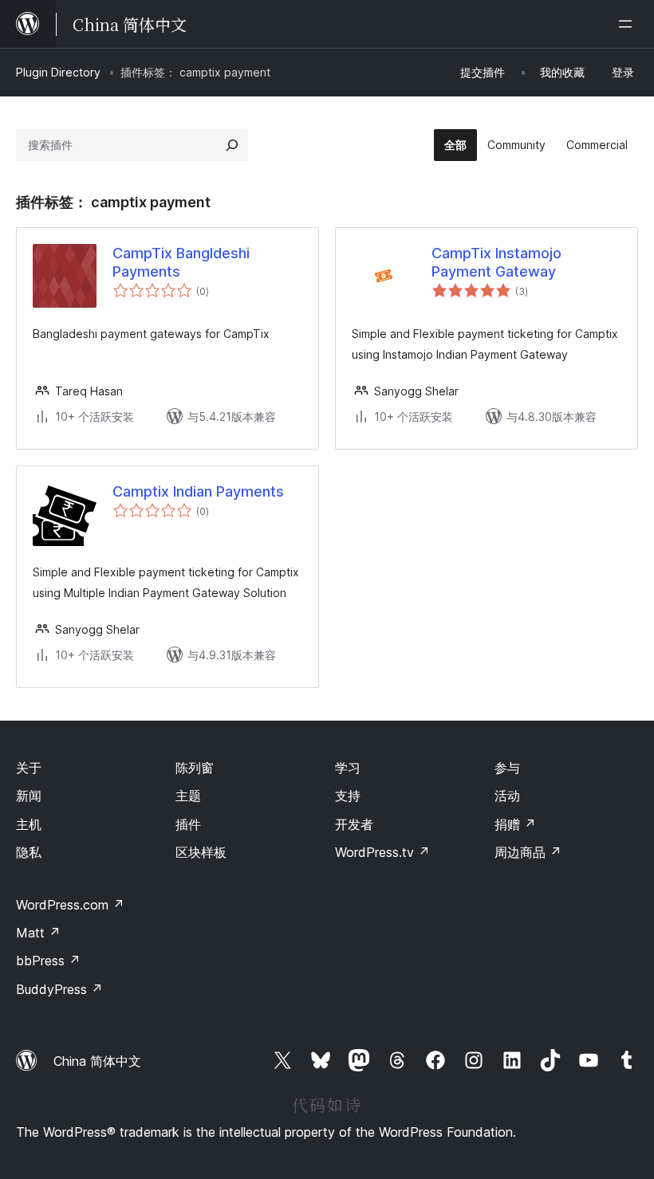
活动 (507, 796)
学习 (347, 768)
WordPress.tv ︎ (382, 852)
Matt (38, 933)
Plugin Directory (58, 72)
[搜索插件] (232, 145)
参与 (507, 768)
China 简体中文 (97, 1061)
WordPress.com (70, 905)
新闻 (28, 796)
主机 (28, 824)
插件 (188, 824)
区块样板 (201, 852)
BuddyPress (59, 989)
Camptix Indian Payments (198, 491)
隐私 (28, 852)
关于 (28, 768)
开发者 (354, 824)
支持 (347, 796)
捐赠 (515, 824)
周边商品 (527, 852)
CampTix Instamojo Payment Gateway (496, 262)
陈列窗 (194, 768)
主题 (188, 796)
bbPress (48, 961)
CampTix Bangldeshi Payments (181, 262)
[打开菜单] (628, 24)
